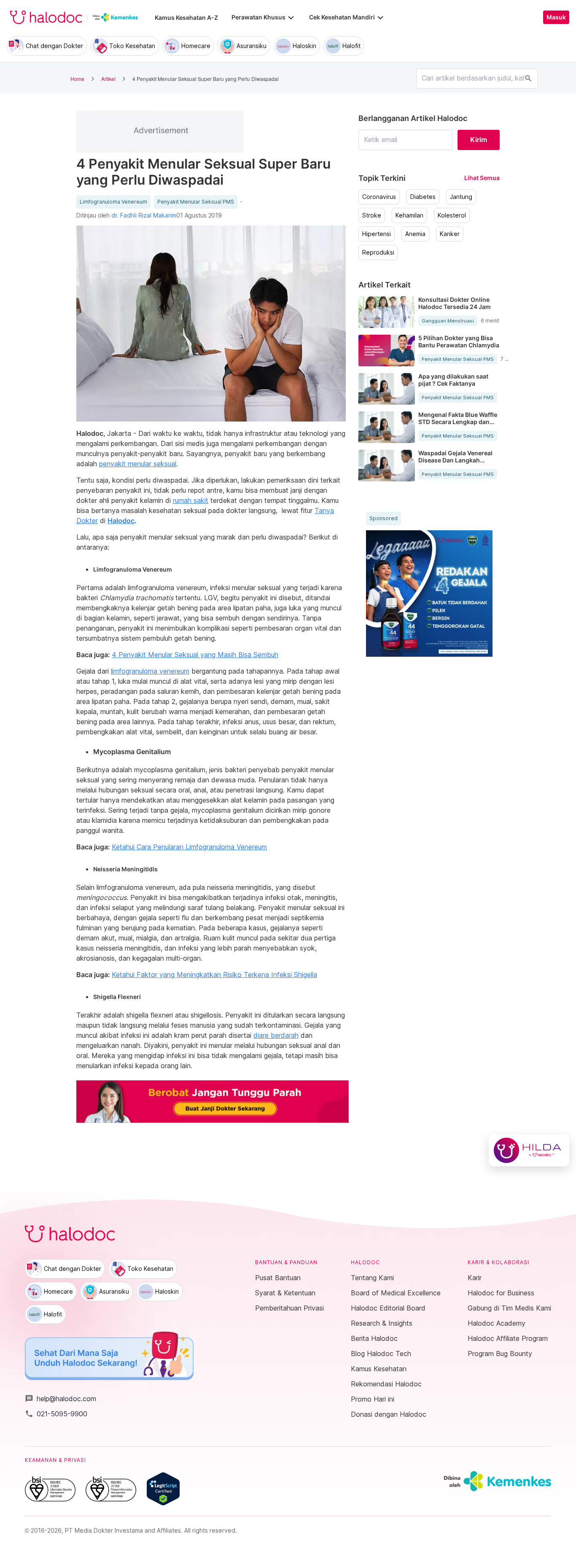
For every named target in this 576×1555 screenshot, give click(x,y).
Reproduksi (378, 252)
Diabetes (423, 196)
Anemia (415, 234)
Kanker (450, 234)
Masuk (556, 17)
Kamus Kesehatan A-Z (186, 17)
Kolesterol (452, 215)
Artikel (108, 78)
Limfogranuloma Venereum (113, 202)
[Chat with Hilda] (529, 1150)
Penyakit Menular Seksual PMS (195, 202)
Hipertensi (376, 234)
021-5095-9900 (56, 1414)
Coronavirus (379, 196)
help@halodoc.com (60, 1398)
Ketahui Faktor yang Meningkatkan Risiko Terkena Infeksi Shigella (214, 974)
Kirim (478, 139)
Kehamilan (409, 215)
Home (77, 78)
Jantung (461, 196)
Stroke (371, 215)
